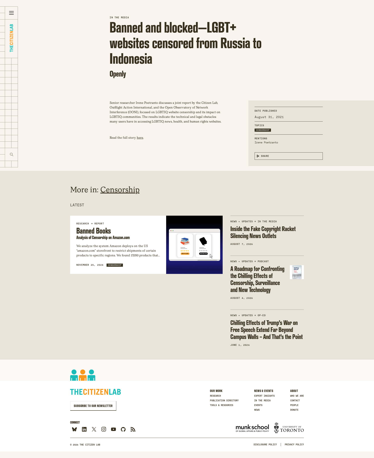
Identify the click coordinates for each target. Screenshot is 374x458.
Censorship (263, 130)
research (82, 223)
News (257, 410)
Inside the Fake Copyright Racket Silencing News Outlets (263, 232)
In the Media (119, 17)
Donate (294, 410)
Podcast (263, 261)
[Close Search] (24, 154)
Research (215, 395)
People (294, 405)
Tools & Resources (221, 405)
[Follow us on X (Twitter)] (94, 429)
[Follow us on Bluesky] (74, 429)
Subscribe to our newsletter (93, 406)
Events (258, 405)
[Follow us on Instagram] (103, 429)
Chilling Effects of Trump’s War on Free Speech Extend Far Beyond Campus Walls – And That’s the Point (266, 329)
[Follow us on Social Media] (123, 429)
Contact (295, 400)
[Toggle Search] (11, 154)
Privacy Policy (294, 444)
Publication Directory (224, 400)
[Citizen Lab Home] (11, 38)
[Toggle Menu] (11, 13)
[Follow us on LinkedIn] (84, 429)
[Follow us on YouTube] (113, 429)
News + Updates (241, 221)
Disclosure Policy (265, 444)
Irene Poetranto (266, 142)
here (140, 137)
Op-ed (262, 315)
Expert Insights (264, 395)
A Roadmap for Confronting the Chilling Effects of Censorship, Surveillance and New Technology (257, 279)
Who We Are (297, 395)
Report (99, 223)
